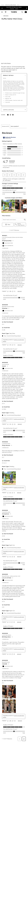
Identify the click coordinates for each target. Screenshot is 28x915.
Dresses (5, 15)
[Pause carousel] (27, 8)
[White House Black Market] (14, 12)
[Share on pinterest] (13, 114)
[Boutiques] (6, 12)
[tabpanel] (14, 435)
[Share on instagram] (10, 114)
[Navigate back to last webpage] (2, 16)
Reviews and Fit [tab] (5, 126)
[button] (26, 12)
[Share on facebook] (8, 114)
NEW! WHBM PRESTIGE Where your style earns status (14, 7)
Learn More (14, 8)
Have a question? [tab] (15, 126)
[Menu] (2, 11)
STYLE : (4, 78)
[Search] (22, 12)
